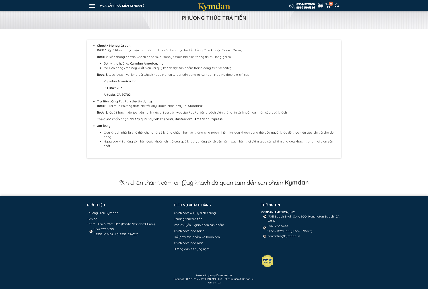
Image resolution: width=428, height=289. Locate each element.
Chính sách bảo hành (189, 231)
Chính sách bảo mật (188, 243)
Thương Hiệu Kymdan (102, 213)
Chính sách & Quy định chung (195, 213)
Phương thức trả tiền (188, 219)
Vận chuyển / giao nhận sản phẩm (199, 225)
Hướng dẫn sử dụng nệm (192, 249)
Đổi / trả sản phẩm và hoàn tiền (197, 237)
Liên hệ (92, 219)
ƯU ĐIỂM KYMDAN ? (130, 5)
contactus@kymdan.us (284, 236)
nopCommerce (221, 275)
